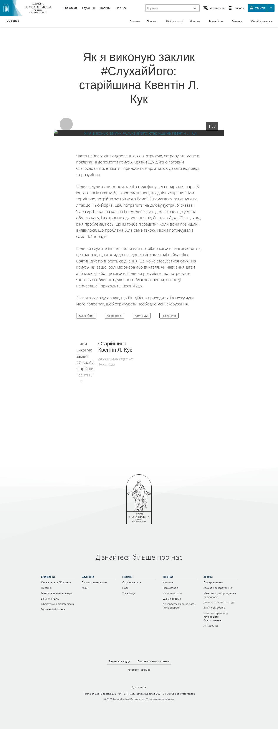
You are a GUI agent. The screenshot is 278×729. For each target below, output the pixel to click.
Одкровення (114, 315)
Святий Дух (141, 315)
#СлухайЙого (86, 315)
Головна (135, 21)
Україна (13, 21)
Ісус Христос (169, 315)
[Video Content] (139, 133)
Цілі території (174, 21)
